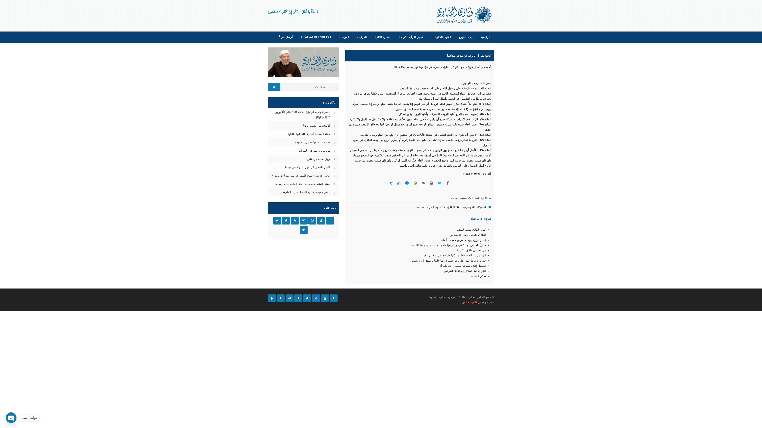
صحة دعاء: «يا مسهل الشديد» (312, 142)
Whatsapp (277, 221)
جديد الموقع (465, 37)
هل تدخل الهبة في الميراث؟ (313, 150)
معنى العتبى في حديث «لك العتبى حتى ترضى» (302, 183)
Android (304, 230)
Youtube (321, 221)
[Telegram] (289, 298)
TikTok (295, 221)
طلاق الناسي (478, 276)
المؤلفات (344, 37)
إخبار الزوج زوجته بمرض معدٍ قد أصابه (463, 240)
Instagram (312, 221)
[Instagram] (316, 298)
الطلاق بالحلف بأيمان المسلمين (468, 234)
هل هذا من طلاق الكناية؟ (471, 250)
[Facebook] (334, 298)
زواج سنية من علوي (318, 158)
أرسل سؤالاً (286, 37)
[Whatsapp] (281, 298)
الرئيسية (485, 37)
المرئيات (362, 37)
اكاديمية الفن (469, 302)
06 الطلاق (453, 207)
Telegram (286, 221)
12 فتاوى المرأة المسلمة (431, 207)
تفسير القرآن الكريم (411, 37)
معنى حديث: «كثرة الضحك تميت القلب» (306, 192)
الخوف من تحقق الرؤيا (316, 125)
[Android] (272, 298)
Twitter (304, 221)
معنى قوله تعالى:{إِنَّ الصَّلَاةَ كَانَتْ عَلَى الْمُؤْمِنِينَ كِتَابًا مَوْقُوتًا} (302, 115)
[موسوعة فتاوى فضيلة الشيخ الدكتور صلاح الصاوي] (464, 15)
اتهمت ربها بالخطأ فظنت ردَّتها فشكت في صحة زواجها (454, 255)
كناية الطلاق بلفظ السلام (471, 229)
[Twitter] (307, 298)
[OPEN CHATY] (11, 417)
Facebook (330, 221)
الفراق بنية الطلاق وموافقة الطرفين (465, 270)
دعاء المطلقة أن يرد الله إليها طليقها (309, 134)
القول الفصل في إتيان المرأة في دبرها (307, 167)
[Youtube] (325, 298)
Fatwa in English (316, 37)
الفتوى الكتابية (441, 37)
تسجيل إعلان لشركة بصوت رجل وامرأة (463, 265)
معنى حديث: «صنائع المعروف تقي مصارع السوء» (301, 175)
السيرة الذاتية (382, 37)
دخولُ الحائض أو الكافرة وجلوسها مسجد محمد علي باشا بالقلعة (449, 245)
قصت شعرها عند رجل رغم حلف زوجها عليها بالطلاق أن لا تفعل (449, 260)
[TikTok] (298, 298)
